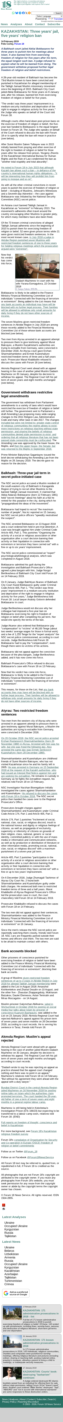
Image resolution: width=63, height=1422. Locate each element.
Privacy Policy (9, 1401)
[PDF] (4, 1204)
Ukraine (9, 1222)
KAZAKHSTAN (14, 31)
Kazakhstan (12, 1270)
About (28, 24)
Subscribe (53, 24)
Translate (58, 19)
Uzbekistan (11, 1254)
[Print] (4, 1208)
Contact (40, 24)
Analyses (16, 24)
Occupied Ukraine (16, 1226)
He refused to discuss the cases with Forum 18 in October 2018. (29, 795)
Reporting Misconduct (28, 1401)
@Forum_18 (30, 1151)
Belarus (9, 1250)
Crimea (9, 1284)
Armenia (9, 1257)
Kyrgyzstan (11, 1229)
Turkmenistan (13, 1280)
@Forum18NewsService (40, 1157)
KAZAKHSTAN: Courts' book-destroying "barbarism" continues (40, 1374)
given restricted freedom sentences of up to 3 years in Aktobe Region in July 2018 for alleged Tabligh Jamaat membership (29, 981)
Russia (8, 1232)
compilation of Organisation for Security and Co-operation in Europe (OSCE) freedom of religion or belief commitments (29, 1143)
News (4, 24)
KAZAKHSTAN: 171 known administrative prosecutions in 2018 (41, 1342)
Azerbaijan (11, 1274)
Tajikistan (10, 1236)
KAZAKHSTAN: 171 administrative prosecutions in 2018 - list (41, 1313)
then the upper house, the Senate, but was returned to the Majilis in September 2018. (28, 447)
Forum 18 (19, 44)
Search (51, 1399)
